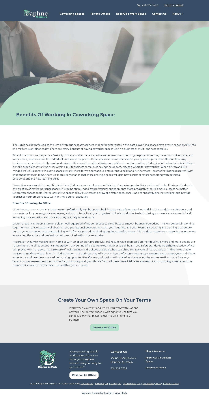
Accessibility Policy (152, 383)
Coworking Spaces (72, 13)
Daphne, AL (87, 383)
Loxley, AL (115, 383)
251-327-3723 (119, 368)
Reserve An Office (104, 327)
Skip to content (173, 5)
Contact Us (159, 13)
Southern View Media (115, 393)
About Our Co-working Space (158, 359)
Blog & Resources (156, 351)
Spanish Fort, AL (132, 383)
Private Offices (100, 13)
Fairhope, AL (101, 383)
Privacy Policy (171, 383)
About (177, 13)
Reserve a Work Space (131, 13)
